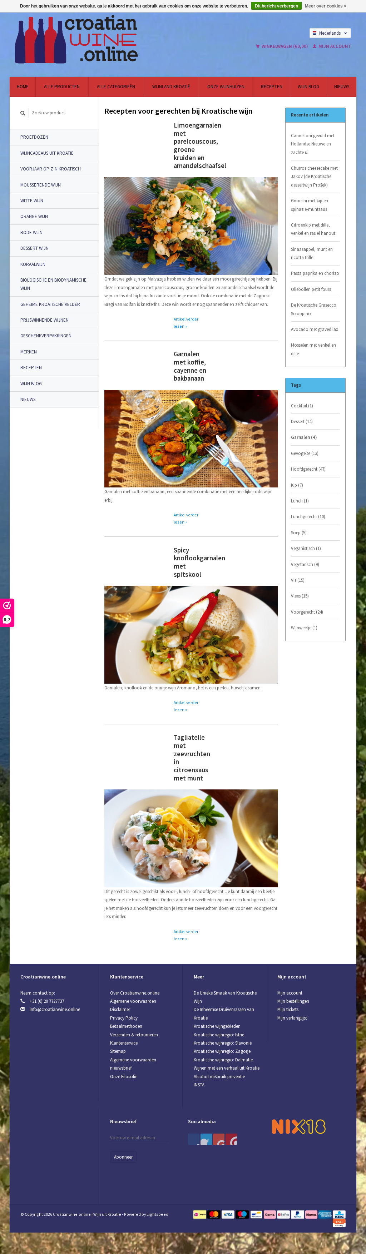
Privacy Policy (124, 1018)
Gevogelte (304, 453)
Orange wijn (34, 216)
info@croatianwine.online (55, 1009)
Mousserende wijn (40, 185)
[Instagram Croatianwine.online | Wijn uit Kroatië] (231, 1139)
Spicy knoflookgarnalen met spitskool (199, 562)
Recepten (271, 87)
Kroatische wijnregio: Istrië (219, 1035)
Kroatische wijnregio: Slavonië (223, 1043)
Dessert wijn (34, 248)
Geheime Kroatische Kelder (50, 304)
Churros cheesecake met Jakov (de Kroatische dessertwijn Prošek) (314, 176)
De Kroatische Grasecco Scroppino (313, 309)
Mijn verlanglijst (292, 1018)
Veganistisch (306, 548)
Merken (28, 352)
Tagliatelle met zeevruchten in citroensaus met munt (192, 757)
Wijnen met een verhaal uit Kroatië (226, 1068)
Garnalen (304, 437)
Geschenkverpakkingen (45, 336)
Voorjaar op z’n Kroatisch (50, 169)
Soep (299, 533)
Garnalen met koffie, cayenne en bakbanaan (190, 366)
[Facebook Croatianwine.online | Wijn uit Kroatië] (193, 1139)
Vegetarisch (305, 564)
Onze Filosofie (123, 1077)
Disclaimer (120, 1009)
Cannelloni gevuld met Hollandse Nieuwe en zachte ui (313, 144)
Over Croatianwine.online (134, 993)
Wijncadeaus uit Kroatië (47, 153)
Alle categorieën (116, 87)
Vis (298, 580)
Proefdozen (34, 137)
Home (23, 87)
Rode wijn (31, 232)
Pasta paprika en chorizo (315, 273)
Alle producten (62, 87)
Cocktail (302, 406)
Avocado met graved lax (314, 329)
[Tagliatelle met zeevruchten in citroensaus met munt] (191, 838)
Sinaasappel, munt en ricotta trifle (312, 253)
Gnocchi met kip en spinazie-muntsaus (309, 205)
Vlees (300, 596)
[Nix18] (299, 1126)
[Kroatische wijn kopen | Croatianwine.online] (110, 39)
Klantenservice (124, 1043)
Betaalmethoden (126, 1026)
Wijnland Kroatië (171, 87)
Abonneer (123, 1157)
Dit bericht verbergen (276, 6)
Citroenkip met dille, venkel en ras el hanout (313, 229)
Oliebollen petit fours (311, 289)
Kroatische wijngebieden (217, 1026)
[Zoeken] (23, 113)
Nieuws (341, 87)
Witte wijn (31, 201)
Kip (297, 485)
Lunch (300, 501)
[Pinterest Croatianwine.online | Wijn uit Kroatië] (206, 1139)
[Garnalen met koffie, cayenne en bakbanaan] (191, 438)
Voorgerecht (307, 612)
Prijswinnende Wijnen (44, 320)
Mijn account (334, 46)
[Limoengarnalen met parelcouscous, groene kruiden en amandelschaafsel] (191, 226)
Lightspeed (157, 1214)
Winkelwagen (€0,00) (285, 46)
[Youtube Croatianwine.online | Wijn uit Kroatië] (218, 1139)
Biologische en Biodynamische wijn (53, 284)
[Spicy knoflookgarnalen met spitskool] (191, 634)
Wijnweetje (304, 628)
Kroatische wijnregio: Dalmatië (223, 1060)
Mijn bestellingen (293, 1001)
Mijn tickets (287, 1009)
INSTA (199, 1085)
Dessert (302, 421)
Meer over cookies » (325, 6)
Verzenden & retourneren (134, 1035)
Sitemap (118, 1051)
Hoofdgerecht (308, 469)
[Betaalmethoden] (200, 1214)
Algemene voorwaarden (133, 1001)
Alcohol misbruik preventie (219, 1077)
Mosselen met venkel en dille (313, 349)
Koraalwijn (32, 264)
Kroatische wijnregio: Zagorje (222, 1051)
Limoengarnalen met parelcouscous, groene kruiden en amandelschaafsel (200, 145)
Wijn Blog (308, 87)
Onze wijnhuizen (225, 87)
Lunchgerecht (308, 517)
